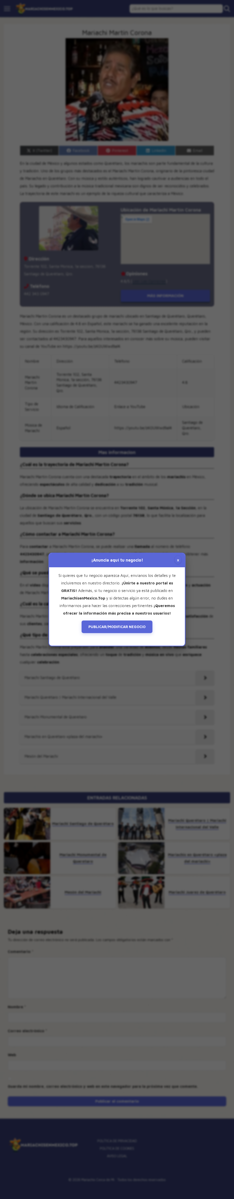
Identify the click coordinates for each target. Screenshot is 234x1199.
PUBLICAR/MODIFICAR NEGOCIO (117, 627)
